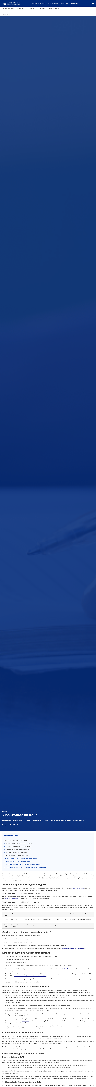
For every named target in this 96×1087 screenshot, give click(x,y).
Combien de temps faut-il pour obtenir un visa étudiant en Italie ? (23, 864)
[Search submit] (92, 9)
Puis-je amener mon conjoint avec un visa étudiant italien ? (21, 858)
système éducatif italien (77, 888)
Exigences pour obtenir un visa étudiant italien (18, 849)
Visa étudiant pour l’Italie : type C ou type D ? (17, 840)
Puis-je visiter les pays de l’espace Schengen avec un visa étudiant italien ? (26, 867)
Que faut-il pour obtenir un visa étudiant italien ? (19, 843)
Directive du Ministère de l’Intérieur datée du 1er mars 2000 (30, 976)
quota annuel (25, 1021)
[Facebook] (93, 3)
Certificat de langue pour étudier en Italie (16, 855)
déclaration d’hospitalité (67, 969)
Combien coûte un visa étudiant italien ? (17, 852)
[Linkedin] (90, 3)
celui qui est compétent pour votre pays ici (73, 948)
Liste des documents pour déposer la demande (18, 846)
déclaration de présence (11, 898)
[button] (74, 3)
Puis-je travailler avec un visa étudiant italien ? (18, 861)
